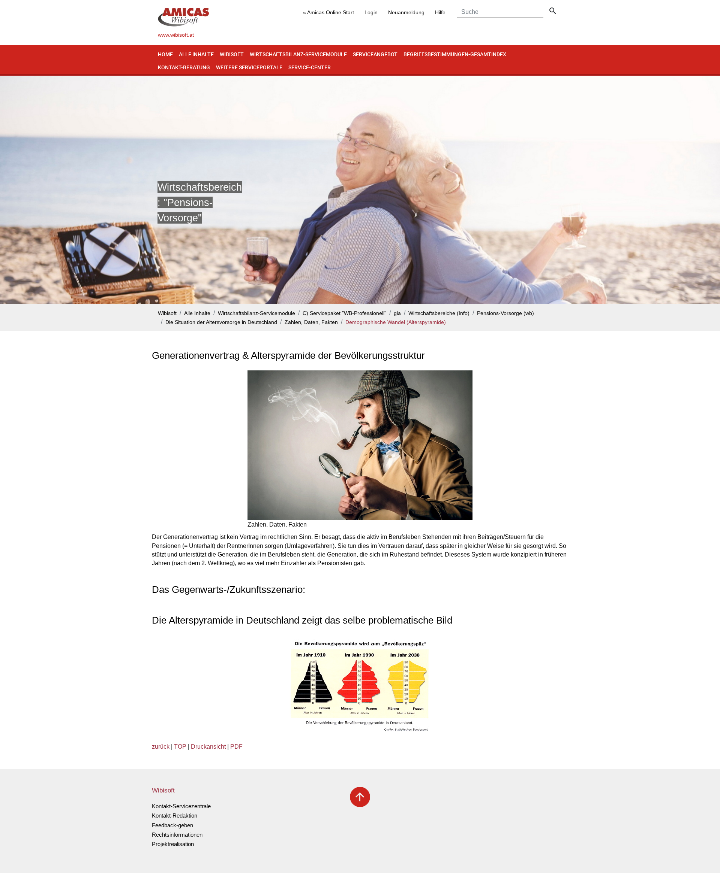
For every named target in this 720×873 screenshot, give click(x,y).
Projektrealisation (173, 844)
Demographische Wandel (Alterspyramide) (395, 322)
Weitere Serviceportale (249, 67)
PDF (236, 746)
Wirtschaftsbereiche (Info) (439, 313)
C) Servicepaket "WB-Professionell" (344, 313)
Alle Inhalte (196, 54)
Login (371, 12)
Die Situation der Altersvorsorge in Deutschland (221, 322)
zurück (161, 746)
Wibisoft (232, 54)
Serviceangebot (375, 54)
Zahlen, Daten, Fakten (311, 322)
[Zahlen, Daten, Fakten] (360, 445)
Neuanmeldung (406, 12)
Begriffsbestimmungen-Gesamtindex (455, 54)
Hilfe (440, 12)
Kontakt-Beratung (184, 67)
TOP (180, 746)
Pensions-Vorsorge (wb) (505, 313)
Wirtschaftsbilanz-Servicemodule (298, 54)
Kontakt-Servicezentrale (181, 806)
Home (165, 54)
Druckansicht (208, 746)
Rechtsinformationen (177, 834)
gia (397, 313)
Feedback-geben (172, 825)
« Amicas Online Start (328, 12)
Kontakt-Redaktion (174, 815)
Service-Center (309, 67)
